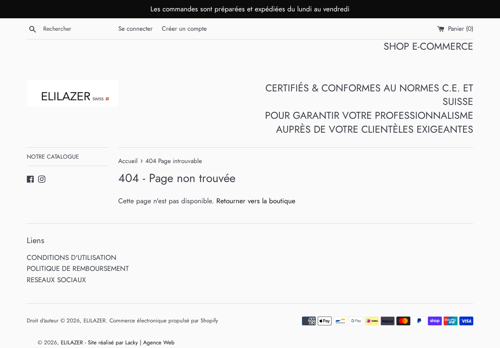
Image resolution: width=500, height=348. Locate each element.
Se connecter (135, 28)
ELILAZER (94, 321)
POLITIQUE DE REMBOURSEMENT (78, 268)
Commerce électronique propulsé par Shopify (163, 321)
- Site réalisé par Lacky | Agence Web (130, 342)
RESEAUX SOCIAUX (56, 280)
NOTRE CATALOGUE (53, 156)
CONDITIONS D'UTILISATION (71, 257)
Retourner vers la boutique (255, 201)
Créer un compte (184, 28)
